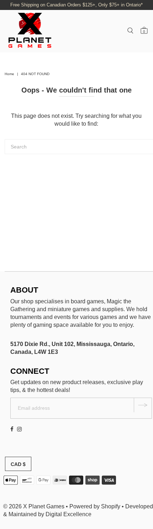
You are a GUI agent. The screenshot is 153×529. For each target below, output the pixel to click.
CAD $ (18, 464)
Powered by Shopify (94, 506)
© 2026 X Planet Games (33, 506)
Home (9, 74)
